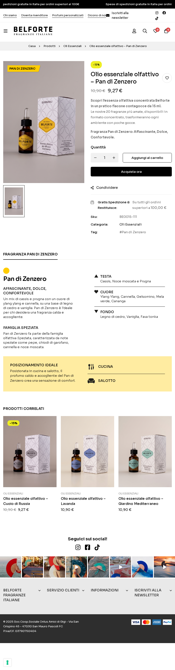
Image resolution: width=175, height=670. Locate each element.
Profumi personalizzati (67, 15)
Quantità (98, 147)
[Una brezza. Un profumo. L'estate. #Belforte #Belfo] (164, 567)
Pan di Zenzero (134, 232)
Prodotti (49, 46)
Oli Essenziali (72, 46)
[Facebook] (164, 12)
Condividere (107, 187)
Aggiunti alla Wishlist (167, 78)
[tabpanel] (87, 327)
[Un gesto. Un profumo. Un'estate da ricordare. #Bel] (76, 567)
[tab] (30, 254)
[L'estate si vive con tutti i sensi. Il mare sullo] (10, 567)
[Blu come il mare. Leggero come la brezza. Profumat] (120, 567)
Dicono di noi (97, 15)
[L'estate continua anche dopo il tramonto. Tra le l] (54, 567)
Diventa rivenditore (34, 15)
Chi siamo (10, 15)
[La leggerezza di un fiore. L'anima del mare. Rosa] (98, 567)
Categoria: (99, 224)
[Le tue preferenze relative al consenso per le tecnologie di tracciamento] (7, 662)
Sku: (94, 217)
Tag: (94, 232)
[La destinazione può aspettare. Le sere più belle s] (32, 567)
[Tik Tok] (157, 18)
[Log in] (134, 31)
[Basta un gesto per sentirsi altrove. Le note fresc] (142, 567)
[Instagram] (157, 12)
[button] (30, 437)
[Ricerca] (145, 31)
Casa (32, 46)
